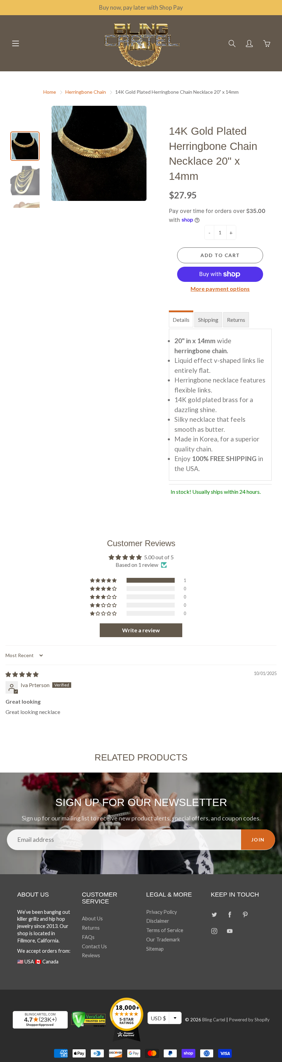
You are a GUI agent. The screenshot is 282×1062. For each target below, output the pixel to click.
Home (49, 92)
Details (181, 319)
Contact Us (94, 946)
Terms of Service (164, 930)
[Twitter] (214, 915)
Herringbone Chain (85, 92)
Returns (236, 319)
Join (258, 840)
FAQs (88, 937)
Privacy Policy (161, 912)
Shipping (208, 319)
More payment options (220, 288)
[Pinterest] (245, 915)
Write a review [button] (141, 630)
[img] (22, 674)
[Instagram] (214, 931)
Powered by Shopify (249, 1019)
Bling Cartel (213, 1019)
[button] (104, 580)
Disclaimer (157, 921)
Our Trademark (163, 939)
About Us (92, 918)
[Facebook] (230, 915)
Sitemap (155, 949)
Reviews (91, 955)
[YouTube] (230, 931)
